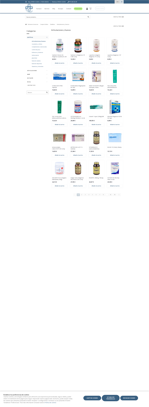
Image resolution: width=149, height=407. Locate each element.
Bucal (29, 82)
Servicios (46, 8)
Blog (54, 8)
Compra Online (44, 24)
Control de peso (36, 49)
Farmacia (38, 8)
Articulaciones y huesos (63, 24)
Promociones (78, 8)
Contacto (68, 8)
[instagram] (122, 2)
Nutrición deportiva (37, 63)
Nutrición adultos (36, 61)
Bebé (28, 74)
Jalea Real (34, 58)
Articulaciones (32, 70)
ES (117, 1)
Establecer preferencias (110, 398)
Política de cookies (50, 402)
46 (114, 194)
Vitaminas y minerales (37, 66)
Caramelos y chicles (37, 44)
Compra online (100, 8)
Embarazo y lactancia (37, 52)
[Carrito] (90, 8)
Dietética (52, 24)
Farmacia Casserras (33, 24)
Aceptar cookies (92, 398)
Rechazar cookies (129, 398)
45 (110, 194)
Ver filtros (117, 17)
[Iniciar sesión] (87, 8)
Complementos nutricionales (39, 46)
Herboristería (35, 55)
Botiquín (30, 78)
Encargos (60, 8)
